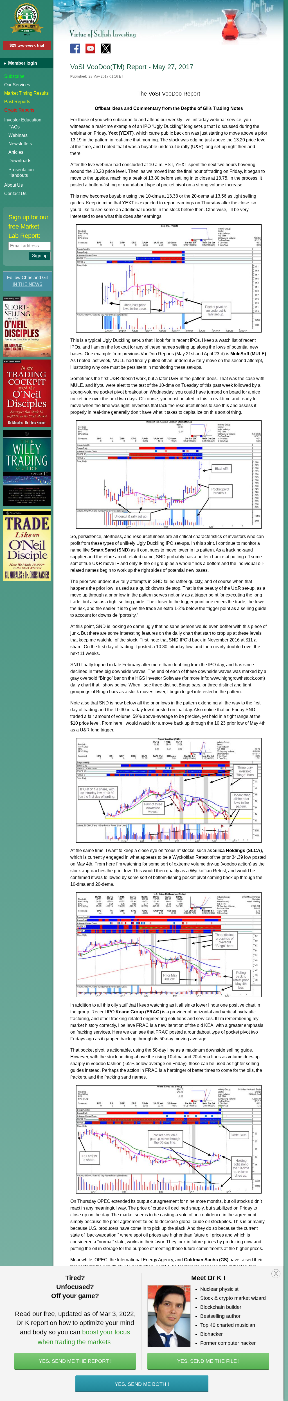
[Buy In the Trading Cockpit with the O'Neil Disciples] (27, 393)
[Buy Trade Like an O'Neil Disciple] (27, 545)
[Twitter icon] (106, 48)
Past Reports (17, 101)
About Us (13, 185)
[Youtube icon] (90, 48)
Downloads (19, 160)
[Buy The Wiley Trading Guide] (27, 468)
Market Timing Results (26, 93)
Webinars (18, 135)
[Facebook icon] (75, 48)
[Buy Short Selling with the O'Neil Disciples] (27, 327)
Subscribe (14, 76)
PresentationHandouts (21, 172)
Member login (22, 63)
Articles (15, 152)
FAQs (14, 127)
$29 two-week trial (27, 45)
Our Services (17, 84)
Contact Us (15, 193)
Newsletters (20, 143)
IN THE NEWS (27, 284)
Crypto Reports (19, 110)
